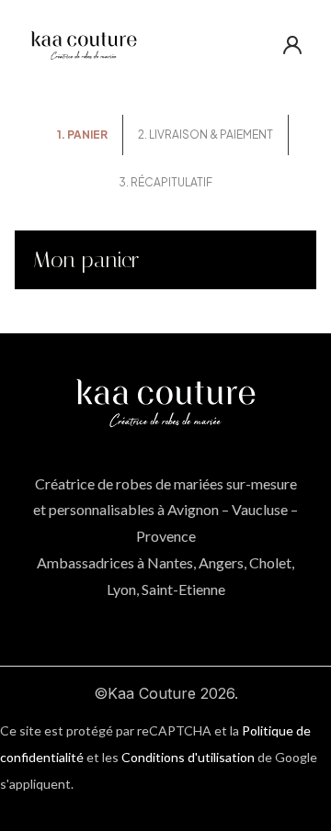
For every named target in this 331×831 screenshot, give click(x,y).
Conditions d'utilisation (188, 757)
